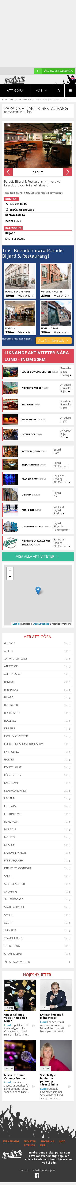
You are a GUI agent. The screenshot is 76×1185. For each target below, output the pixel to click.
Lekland (9, 798)
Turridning (12, 946)
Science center (14, 884)
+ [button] (10, 570)
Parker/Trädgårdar (17, 868)
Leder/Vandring (15, 790)
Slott (8, 922)
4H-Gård (9, 643)
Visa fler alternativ (51, 340)
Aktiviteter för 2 (15, 659)
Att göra (15, 90)
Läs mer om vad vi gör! (58, 1160)
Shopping (10, 891)
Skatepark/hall (14, 907)
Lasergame (11, 783)
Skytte (8, 915)
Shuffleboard (13, 899)
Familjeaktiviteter (16, 736)
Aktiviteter (24, 99)
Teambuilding (13, 938)
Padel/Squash (13, 860)
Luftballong (13, 814)
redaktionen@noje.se (44, 1170)
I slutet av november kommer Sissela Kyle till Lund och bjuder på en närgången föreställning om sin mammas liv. (51, 1093)
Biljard (8, 697)
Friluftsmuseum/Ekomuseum (23, 744)
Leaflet (15, 623)
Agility (8, 651)
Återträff (11, 666)
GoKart (9, 759)
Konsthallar (13, 767)
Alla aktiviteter (19, 962)
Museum (9, 845)
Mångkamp (11, 821)
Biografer (11, 705)
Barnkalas (11, 689)
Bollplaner (12, 713)
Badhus (9, 682)
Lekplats (10, 806)
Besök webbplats (22, 209)
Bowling (10, 720)
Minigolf (10, 829)
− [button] (10, 576)
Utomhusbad (13, 954)
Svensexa (10, 930)
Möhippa (9, 837)
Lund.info (8, 99)
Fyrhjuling (11, 752)
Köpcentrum (13, 775)
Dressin (9, 728)
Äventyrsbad (13, 674)
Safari (8, 876)
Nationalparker (15, 853)
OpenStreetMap (41, 623)
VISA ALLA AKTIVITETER (35, 556)
